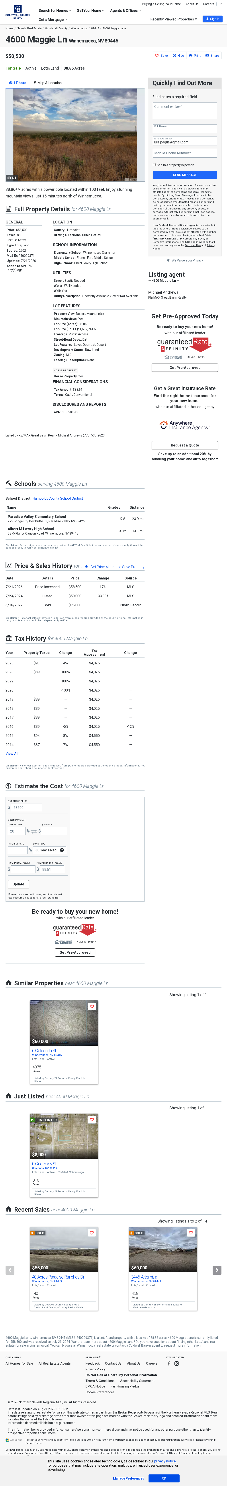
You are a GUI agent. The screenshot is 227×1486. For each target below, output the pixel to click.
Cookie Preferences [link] (100, 1392)
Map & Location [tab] (49, 83)
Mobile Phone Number (172, 153)
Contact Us (113, 1363)
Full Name (160, 126)
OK (164, 1478)
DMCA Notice (95, 1386)
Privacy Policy (96, 1369)
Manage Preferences (128, 1478)
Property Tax (49, 862)
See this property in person (175, 165)
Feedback (93, 1363)
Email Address (163, 138)
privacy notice (165, 1461)
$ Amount (48, 824)
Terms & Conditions (100, 1381)
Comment (167, 107)
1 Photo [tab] (19, 83)
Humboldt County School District (58, 498)
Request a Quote (185, 445)
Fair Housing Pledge (125, 1386)
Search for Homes (53, 10)
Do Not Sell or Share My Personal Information (121, 1375)
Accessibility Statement (137, 1381)
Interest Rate (16, 843)
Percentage (15, 824)
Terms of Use (193, 245)
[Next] (217, 1270)
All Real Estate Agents (55, 1363)
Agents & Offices (124, 10)
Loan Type (39, 843)
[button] (213, 19)
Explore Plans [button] (33, 1443)
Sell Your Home (89, 10)
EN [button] (221, 4)
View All (12, 753)
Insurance (19, 862)
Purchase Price (17, 800)
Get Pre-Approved (185, 368)
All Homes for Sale (19, 1363)
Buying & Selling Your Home (161, 4)
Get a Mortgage (51, 19)
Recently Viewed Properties (172, 19)
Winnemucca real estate (94, 1345)
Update (18, 884)
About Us (192, 4)
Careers (208, 4)
